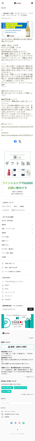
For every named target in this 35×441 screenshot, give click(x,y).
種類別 (4, 224)
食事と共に (5, 245)
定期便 (4, 257)
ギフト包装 (5, 237)
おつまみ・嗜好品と (8, 249)
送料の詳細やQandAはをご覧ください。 (15, 364)
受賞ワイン (5, 241)
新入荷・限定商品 (7, 220)
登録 (30, 309)
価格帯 (4, 233)
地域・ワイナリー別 (8, 229)
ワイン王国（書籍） (8, 253)
